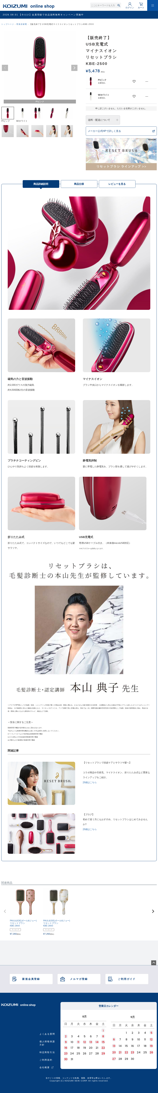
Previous (5, 68)
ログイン (129, 7)
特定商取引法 (47, 1052)
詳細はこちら (90, 782)
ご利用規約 (46, 1060)
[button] (5, 911)
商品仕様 (79, 184)
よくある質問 (47, 1034)
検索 (118, 5)
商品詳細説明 (40, 184)
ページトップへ (153, 962)
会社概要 (45, 1067)
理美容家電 (21, 24)
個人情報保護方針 (47, 1043)
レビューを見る (117, 184)
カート (141, 7)
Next (74, 68)
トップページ (7, 24)
